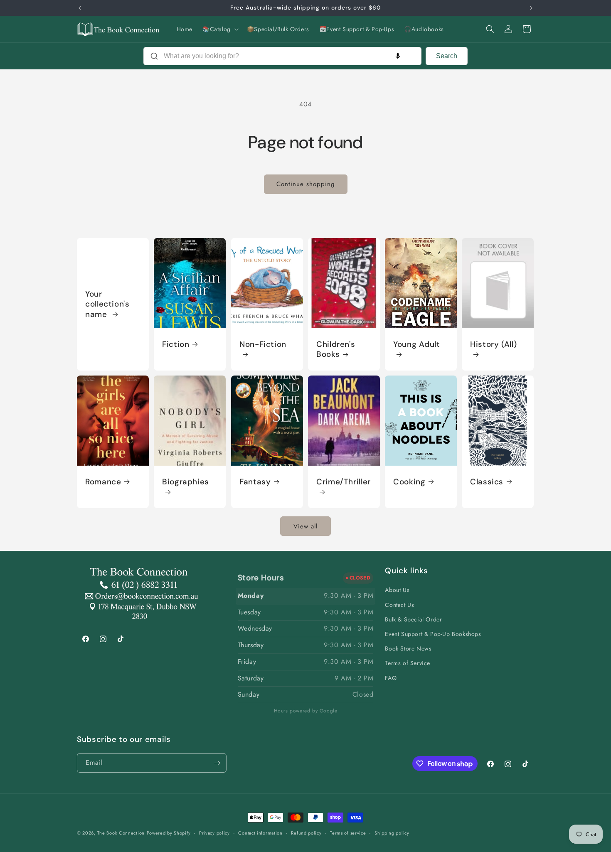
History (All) (493, 344)
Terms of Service (407, 663)
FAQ (391, 678)
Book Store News (408, 648)
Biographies (185, 482)
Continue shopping (305, 184)
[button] (219, 29)
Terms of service (348, 833)
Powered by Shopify (169, 833)
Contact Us (399, 605)
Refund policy (306, 833)
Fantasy (255, 482)
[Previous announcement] (80, 8)
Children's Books (335, 349)
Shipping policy (391, 833)
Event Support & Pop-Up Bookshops (433, 634)
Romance (103, 482)
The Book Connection (121, 833)
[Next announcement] (531, 8)
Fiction (175, 344)
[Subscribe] (217, 763)
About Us (397, 590)
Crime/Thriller (343, 482)
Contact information (260, 833)
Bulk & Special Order (413, 619)
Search (446, 55)
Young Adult (416, 344)
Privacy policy (214, 833)
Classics (486, 482)
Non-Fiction (262, 344)
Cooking (409, 482)
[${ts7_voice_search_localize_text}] (398, 56)
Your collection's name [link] (107, 304)
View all (305, 526)
